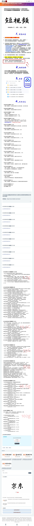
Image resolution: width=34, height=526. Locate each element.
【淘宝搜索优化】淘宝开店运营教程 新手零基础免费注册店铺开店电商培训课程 (7, 469)
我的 (17, 525)
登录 (29, 1)
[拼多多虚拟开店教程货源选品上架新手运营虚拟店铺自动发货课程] (5, 504)
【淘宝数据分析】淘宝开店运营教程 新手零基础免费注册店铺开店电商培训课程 (27, 460)
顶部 (28, 525)
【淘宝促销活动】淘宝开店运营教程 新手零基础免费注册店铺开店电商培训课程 (7, 460)
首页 (5, 525)
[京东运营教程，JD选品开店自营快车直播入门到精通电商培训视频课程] (17, 487)
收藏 (4, 447)
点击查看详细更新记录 (6, 215)
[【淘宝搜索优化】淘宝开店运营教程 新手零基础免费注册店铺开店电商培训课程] (7, 464)
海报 (7, 447)
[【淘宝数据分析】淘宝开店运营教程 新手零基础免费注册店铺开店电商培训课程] (27, 455)
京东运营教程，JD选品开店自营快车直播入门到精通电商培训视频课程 (12, 497)
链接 (10, 447)
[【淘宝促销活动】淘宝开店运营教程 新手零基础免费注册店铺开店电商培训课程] (7, 455)
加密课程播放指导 (17, 512)
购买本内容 (17, 443)
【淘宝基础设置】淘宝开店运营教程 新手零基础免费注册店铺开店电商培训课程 (17, 460)
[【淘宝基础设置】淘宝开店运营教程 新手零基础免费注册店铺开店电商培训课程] (17, 455)
